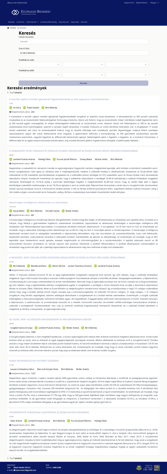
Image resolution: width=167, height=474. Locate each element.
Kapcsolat (75, 22)
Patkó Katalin (33, 107)
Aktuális (11, 22)
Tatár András (16, 420)
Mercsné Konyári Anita (47, 369)
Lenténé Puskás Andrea (24, 159)
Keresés (84, 22)
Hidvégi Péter (44, 159)
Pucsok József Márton (67, 159)
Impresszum (64, 22)
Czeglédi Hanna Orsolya (21, 327)
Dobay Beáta (86, 159)
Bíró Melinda (51, 107)
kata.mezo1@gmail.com (26, 470)
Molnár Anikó (101, 159)
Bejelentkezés (141, 2)
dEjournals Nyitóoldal (17, 2)
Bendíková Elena (38, 266)
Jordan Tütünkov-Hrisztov (80, 266)
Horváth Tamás (52, 211)
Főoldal (13, 28)
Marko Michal (58, 266)
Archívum (20, 22)
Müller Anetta (72, 211)
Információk (31, 22)
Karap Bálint (18, 211)
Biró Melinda (19, 266)
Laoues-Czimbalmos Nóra (22, 369)
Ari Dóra (17, 107)
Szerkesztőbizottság (48, 22)
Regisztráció (129, 2)
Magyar (153, 2)
